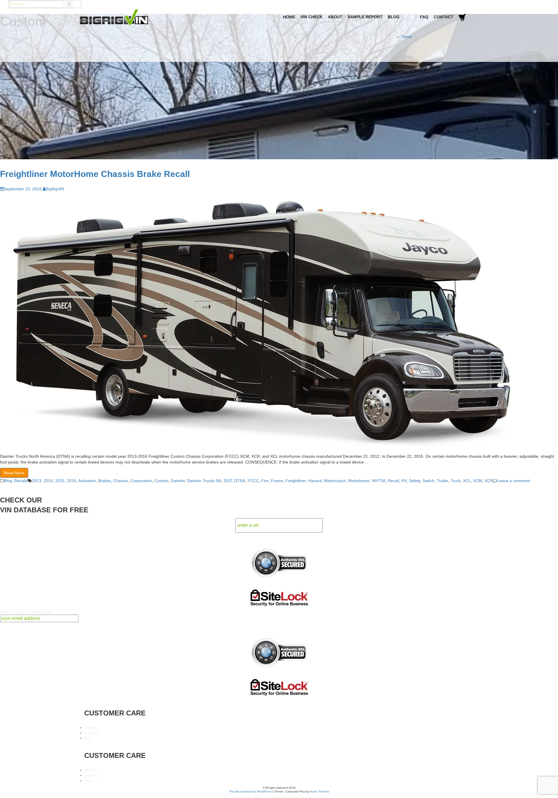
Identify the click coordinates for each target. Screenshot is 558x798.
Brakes (104, 480)
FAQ (424, 17)
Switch (428, 480)
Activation (87, 480)
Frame (277, 480)
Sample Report (365, 17)
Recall (393, 480)
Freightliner (295, 480)
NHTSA (378, 480)
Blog (394, 17)
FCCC (253, 480)
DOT (228, 480)
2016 (71, 480)
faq (87, 738)
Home (289, 17)
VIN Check (312, 17)
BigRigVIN (55, 189)
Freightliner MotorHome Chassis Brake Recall (95, 174)
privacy (91, 732)
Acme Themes (319, 791)
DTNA (239, 480)
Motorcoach (335, 480)
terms (89, 727)
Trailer (442, 480)
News (407, 36)
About (335, 17)
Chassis (120, 480)
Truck (455, 480)
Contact (443, 17)
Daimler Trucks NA (204, 480)
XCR (488, 480)
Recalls (21, 480)
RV (404, 480)
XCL (467, 480)
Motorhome (358, 480)
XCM (477, 480)
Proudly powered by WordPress (250, 791)
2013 (36, 480)
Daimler (178, 480)
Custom (161, 480)
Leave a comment (513, 480)
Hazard (315, 480)
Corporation (141, 480)
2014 (48, 480)
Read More (14, 472)
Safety (414, 480)
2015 (60, 480)
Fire (265, 480)
